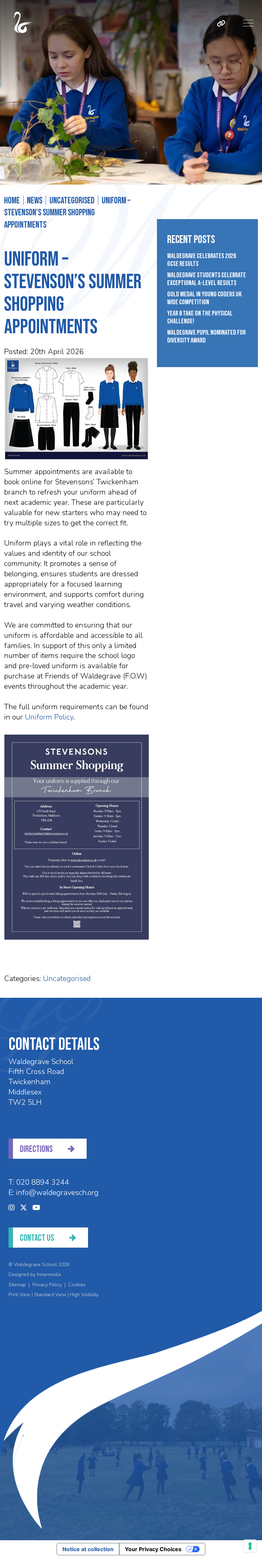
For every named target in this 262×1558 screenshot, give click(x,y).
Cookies (77, 1284)
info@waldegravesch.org (57, 1192)
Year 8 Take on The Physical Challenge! (200, 317)
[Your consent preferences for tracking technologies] (250, 1546)
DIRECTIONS (36, 1149)
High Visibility (84, 1294)
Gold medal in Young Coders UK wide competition (204, 298)
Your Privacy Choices (153, 1549)
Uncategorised (67, 978)
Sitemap (17, 1284)
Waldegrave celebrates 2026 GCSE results (201, 260)
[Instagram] (12, 1207)
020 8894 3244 (42, 1182)
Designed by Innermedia (35, 1274)
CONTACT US (37, 1238)
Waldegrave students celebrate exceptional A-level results (206, 279)
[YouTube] (36, 1207)
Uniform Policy (49, 717)
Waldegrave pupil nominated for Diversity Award (206, 337)
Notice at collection (88, 1549)
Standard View (50, 1294)
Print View (19, 1294)
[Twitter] (23, 1207)
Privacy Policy (47, 1284)
